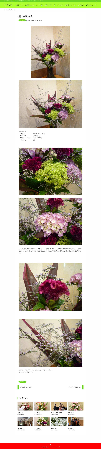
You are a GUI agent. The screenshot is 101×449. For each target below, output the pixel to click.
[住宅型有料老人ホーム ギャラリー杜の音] (8, 5)
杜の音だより (22, 20)
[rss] (96, 1)
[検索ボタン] (95, 5)
